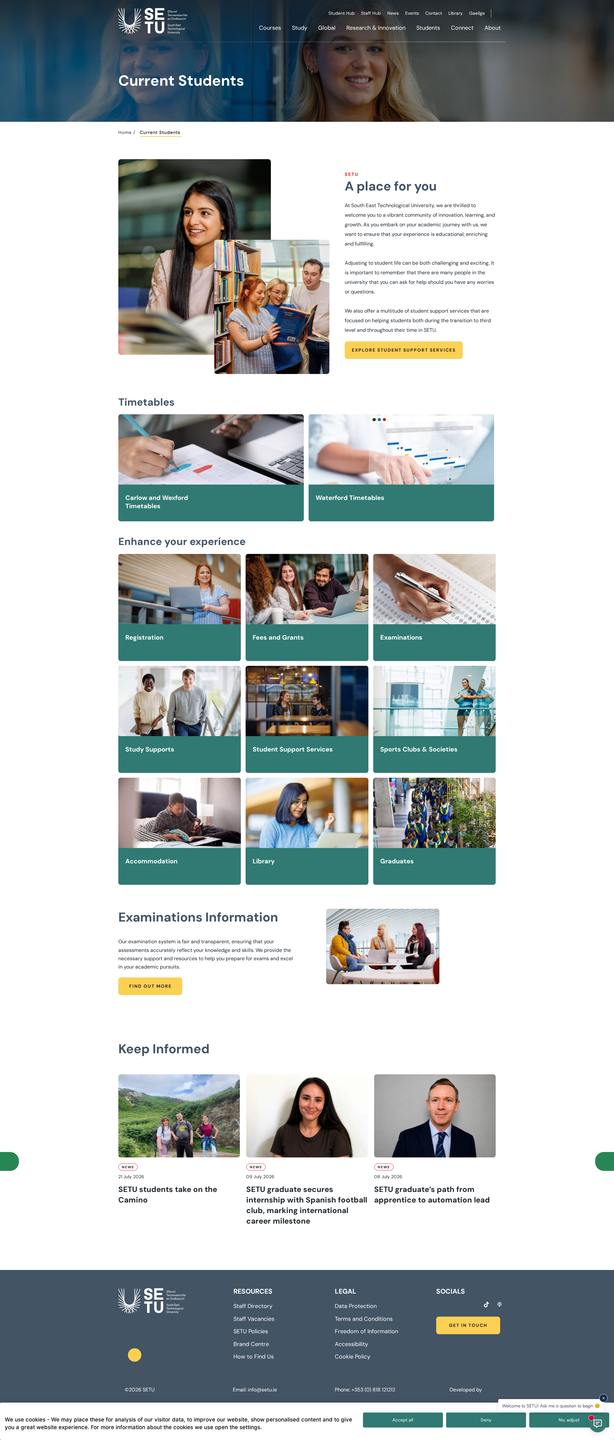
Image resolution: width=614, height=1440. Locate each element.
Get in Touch (468, 1325)
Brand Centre (251, 1344)
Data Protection (356, 1306)
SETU (148, 1390)
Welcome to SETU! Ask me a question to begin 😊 (551, 1405)
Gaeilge (477, 13)
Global (326, 28)
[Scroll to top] (134, 1355)
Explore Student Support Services (404, 350)
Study (299, 28)
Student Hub (341, 13)
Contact (433, 13)
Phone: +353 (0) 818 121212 (365, 1390)
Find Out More (150, 986)
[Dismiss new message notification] (603, 1398)
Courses (270, 28)
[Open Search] (504, 14)
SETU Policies (250, 1331)
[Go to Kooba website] (484, 1389)
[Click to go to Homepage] (153, 21)
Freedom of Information (366, 1331)
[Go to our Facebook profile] (438, 1305)
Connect (462, 28)
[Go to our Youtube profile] (474, 1305)
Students (428, 28)
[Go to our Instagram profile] (450, 1305)
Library (455, 13)
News (393, 13)
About (492, 28)
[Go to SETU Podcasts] (499, 1304)
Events (412, 13)
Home (125, 132)
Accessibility (351, 1344)
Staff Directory (252, 1306)
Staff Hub (371, 13)
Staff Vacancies (253, 1319)
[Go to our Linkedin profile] (462, 1305)
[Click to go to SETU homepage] (151, 1301)
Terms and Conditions (364, 1319)
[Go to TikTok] (486, 1304)
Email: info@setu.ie (255, 1390)
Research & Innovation (375, 28)
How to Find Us (253, 1356)
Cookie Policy (352, 1356)
